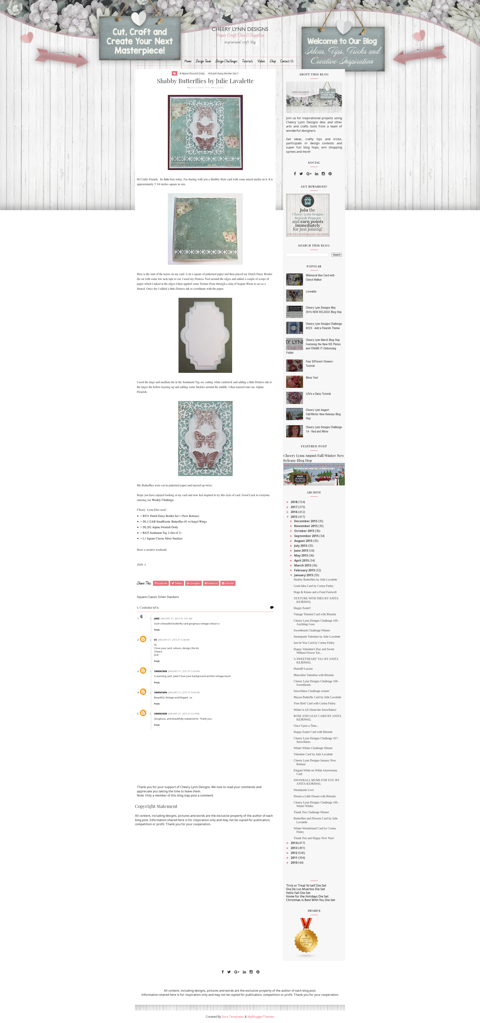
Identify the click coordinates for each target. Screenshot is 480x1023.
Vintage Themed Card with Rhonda (315, 614)
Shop (273, 61)
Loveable (311, 291)
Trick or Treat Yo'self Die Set (306, 885)
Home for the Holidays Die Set (307, 896)
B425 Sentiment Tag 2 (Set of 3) (162, 533)
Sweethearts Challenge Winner (312, 630)
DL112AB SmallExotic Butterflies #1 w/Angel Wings (175, 521)
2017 (294, 507)
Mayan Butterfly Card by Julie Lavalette (317, 697)
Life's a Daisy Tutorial (318, 394)
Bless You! (312, 377)
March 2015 (303, 565)
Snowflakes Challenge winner (311, 691)
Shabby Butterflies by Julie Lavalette (315, 579)
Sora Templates (233, 1017)
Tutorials (247, 61)
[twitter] (301, 174)
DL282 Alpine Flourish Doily (160, 527)
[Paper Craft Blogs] (306, 938)
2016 (294, 512)
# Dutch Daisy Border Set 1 (223, 73)
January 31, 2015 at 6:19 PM (184, 713)
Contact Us (287, 61)
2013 (294, 848)
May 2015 (301, 555)
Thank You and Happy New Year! (314, 838)
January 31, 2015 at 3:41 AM (176, 618)
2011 (294, 858)
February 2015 (305, 570)
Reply (157, 629)
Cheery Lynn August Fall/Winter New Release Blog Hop (323, 414)
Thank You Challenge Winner (311, 812)
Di (155, 639)
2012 (294, 853)
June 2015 (301, 550)
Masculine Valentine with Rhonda (314, 675)
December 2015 (306, 521)
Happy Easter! (302, 608)
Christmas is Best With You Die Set (310, 900)
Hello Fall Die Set (298, 893)
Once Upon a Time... (306, 725)
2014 (294, 843)
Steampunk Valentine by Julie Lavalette (317, 636)
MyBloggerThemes (261, 1017)
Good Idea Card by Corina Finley (314, 585)
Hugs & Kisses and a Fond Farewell (315, 592)
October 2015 (304, 531)
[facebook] (295, 174)
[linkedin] (316, 174)
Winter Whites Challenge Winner (313, 748)
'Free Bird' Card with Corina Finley (315, 703)
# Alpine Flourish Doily (192, 73)
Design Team (203, 61)
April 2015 (302, 560)
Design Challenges (227, 61)
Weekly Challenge (163, 500)
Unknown (160, 671)
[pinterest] (330, 174)
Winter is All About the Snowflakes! (315, 709)
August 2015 (303, 541)
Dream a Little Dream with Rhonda (315, 796)
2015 (294, 517)
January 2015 (304, 575)
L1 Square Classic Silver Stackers (162, 538)
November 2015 (306, 526)
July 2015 (301, 546)
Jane (157, 618)
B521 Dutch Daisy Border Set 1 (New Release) (171, 516)
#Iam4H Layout (303, 668)
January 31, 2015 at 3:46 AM (174, 639)
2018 (294, 502)
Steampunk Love (304, 789)
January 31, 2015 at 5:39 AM (184, 671)
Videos (261, 61)
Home (187, 61)
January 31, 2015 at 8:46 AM (184, 692)
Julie (166, 179)
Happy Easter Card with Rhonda (313, 731)
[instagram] (323, 174)
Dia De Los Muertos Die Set (305, 889)
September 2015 (306, 536)
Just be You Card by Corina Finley (314, 642)
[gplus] (309, 174)
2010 (294, 863)
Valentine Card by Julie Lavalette (313, 754)
